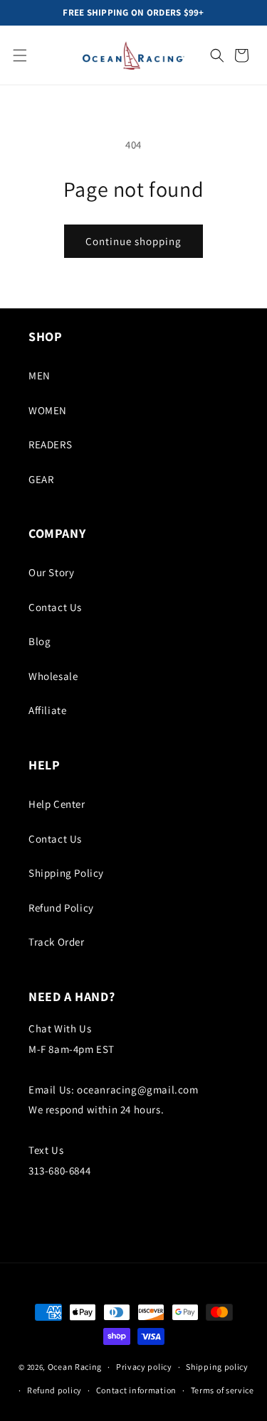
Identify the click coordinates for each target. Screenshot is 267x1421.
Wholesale (53, 676)
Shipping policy (217, 1366)
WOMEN (47, 410)
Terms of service (222, 1390)
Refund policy (54, 1390)
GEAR (40, 479)
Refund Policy (61, 907)
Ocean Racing (75, 1366)
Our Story (51, 572)
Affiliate (47, 710)
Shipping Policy (66, 873)
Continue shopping (133, 241)
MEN (39, 375)
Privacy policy (144, 1366)
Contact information (136, 1390)
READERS (50, 444)
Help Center (56, 804)
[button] (20, 55)
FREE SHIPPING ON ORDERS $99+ (133, 12)
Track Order (56, 942)
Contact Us (55, 607)
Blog (39, 641)
